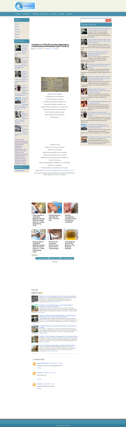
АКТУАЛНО (26, 14)
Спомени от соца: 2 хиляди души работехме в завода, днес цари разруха (57, 296)
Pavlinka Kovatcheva (42, 363)
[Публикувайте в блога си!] (34, 290)
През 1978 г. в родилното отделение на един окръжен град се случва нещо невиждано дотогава (98, 53)
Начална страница (54, 258)
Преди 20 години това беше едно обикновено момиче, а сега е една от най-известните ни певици (99, 90)
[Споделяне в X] (35, 290)
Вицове (17, 24)
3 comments (55, 48)
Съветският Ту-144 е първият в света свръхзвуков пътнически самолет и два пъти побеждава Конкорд (98, 126)
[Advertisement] (54, 31)
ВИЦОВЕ (61, 14)
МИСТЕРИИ (45, 14)
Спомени (47, 48)
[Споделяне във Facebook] (37, 290)
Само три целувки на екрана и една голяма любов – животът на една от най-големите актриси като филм (99, 41)
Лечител (17, 29)
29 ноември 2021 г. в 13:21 (49, 372)
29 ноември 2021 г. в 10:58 (55, 363)
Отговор (39, 368)
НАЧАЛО (18, 14)
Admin (41, 48)
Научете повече (56, 301)
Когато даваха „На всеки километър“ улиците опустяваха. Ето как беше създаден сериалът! (99, 114)
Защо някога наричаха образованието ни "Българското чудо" (58, 170)
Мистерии (17, 31)
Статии (17, 37)
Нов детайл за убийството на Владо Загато (99, 137)
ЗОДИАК (69, 14)
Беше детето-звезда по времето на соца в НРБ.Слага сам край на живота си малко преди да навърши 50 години (99, 78)
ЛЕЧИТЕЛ (53, 14)
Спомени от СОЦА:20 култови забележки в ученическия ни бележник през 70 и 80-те (50, 45)
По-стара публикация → (67, 258)
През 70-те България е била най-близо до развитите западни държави (57, 345)
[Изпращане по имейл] (32, 290)
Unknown (39, 372)
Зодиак (17, 26)
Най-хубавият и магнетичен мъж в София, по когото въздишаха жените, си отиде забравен (99, 66)
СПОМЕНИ (35, 14)
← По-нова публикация (42, 258)
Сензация (67, 425)
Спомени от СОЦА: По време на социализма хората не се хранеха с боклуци (58, 336)
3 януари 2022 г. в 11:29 (48, 384)
